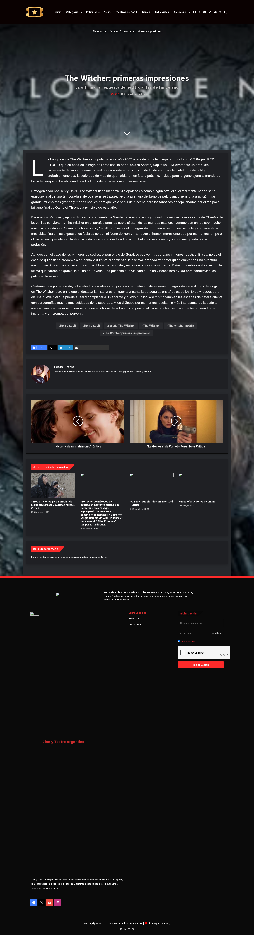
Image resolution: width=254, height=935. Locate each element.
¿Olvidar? (216, 633)
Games (146, 12)
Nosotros (134, 618)
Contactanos (136, 624)
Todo (106, 31)
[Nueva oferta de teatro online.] (201, 485)
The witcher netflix (181, 325)
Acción (115, 31)
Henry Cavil (68, 325)
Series (108, 12)
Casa (98, 31)
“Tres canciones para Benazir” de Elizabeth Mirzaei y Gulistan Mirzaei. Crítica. (53, 505)
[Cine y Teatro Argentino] (34, 12)
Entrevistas (162, 12)
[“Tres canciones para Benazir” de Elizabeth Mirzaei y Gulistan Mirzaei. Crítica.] (53, 485)
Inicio (58, 12)
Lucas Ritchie (64, 367)
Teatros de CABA (126, 12)
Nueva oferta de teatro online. (197, 501)
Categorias (72, 12)
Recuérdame (187, 641)
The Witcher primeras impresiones (127, 333)
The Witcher (151, 325)
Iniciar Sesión (201, 664)
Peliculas (91, 12)
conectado (67, 556)
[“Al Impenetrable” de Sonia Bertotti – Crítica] (152, 485)
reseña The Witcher (121, 325)
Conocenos (180, 12)
